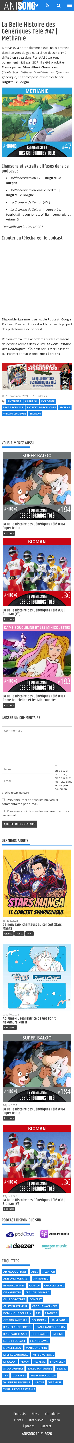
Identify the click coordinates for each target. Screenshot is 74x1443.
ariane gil (31, 401)
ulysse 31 (19, 1375)
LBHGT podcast (13, 407)
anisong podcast (16, 1278)
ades (34, 1271)
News (29, 933)
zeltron (35, 413)
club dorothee (14, 1299)
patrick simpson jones (41, 407)
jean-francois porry (50, 1327)
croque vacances (44, 1306)
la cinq (58, 1334)
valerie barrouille (16, 1382)
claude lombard (37, 1292)
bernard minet (14, 1285)
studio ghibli (13, 1368)
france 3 (51, 1313)
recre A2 (65, 407)
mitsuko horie (43, 1354)
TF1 (5, 1375)
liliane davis (39, 1341)
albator (49, 1271)
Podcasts (41, 396)
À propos (29, 1426)
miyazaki (9, 1361)
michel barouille (15, 1354)
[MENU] (70, 5)
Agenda (8, 933)
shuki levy (57, 1361)
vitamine (54, 1382)
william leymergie (14, 413)
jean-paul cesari (15, 1334)
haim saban (59, 1320)
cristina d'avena (15, 1306)
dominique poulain (17, 1313)
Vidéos (18, 1420)
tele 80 (61, 1368)
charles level (54, 1285)
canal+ (34, 1285)
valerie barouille (43, 1375)
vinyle (39, 1382)
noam (25, 1361)
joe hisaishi (40, 1334)
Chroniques (52, 1414)
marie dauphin (36, 1348)
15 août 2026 (10, 920)
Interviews (10, 1027)
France (19, 933)
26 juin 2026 (10, 1105)
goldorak (39, 1320)
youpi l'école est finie (19, 1389)
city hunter (12, 1292)
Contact (46, 1426)
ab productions (15, 1271)
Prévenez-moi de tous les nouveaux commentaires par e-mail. (30, 802)
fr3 (38, 1313)
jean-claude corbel (17, 1327)
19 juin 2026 (10, 1196)
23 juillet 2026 (11, 1014)
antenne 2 (14, 401)
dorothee (47, 401)
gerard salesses (15, 1320)
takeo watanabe (40, 1368)
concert (36, 1299)
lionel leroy (12, 1348)
